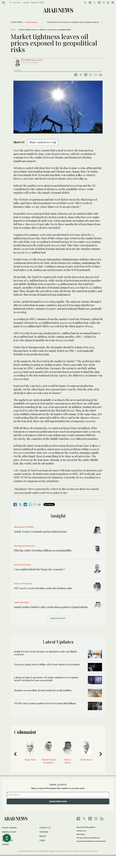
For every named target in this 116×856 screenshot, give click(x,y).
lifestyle (45, 827)
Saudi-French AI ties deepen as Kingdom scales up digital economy (73, 22)
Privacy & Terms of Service (88, 838)
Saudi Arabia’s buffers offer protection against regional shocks (51, 607)
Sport (5, 844)
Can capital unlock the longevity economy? (39, 569)
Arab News (16, 3)
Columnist (25, 732)
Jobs (42, 840)
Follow (50, 504)
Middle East (9, 832)
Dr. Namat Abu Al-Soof (32, 60)
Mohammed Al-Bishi (24, 527)
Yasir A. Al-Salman (23, 583)
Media (42, 836)
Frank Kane (86, 759)
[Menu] (3, 2)
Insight (58, 516)
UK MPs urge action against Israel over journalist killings (45, 703)
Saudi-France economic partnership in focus (40, 531)
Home (13, 29)
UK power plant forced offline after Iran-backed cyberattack (47, 664)
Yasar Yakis (30, 759)
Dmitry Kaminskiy (22, 564)
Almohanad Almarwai (24, 546)
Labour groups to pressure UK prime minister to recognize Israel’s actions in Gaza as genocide (46, 679)
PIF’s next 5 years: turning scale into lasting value (43, 588)
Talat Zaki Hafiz (21, 602)
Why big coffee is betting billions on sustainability (43, 550)
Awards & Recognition (86, 827)
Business (7, 840)
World (6, 836)
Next (100, 754)
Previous (15, 754)
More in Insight (58, 618)
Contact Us (81, 831)
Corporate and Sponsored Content (91, 841)
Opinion (43, 832)
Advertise (81, 834)
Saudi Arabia (32, 22)
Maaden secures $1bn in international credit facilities (43, 690)
